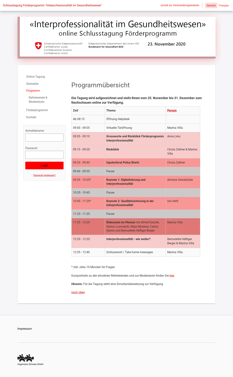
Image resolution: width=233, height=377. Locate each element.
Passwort (31, 148)
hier (171, 275)
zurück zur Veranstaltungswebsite (180, 5)
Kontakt (31, 117)
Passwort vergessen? (44, 175)
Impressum (24, 328)
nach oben (78, 292)
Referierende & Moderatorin (38, 99)
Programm (33, 90)
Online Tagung (35, 76)
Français (224, 5)
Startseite (32, 83)
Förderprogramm (37, 110)
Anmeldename (34, 130)
